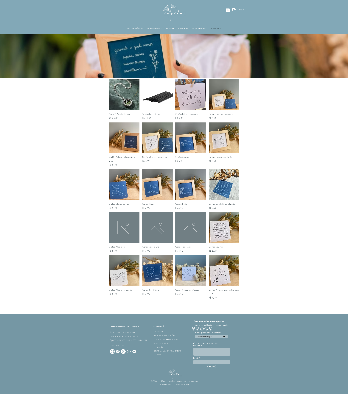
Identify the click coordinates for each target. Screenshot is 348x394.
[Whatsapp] (128, 351)
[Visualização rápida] (124, 94)
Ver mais (174, 307)
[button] (228, 9)
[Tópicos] (123, 351)
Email (195, 358)
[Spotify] (134, 351)
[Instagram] (112, 351)
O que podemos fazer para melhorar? (205, 344)
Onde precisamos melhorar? (208, 333)
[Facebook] (118, 351)
